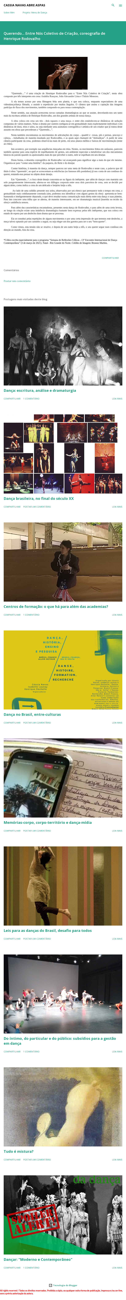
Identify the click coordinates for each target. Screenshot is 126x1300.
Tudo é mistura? (18, 1151)
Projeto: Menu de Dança (35, 12)
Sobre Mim (9, 12)
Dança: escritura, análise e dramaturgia (40, 390)
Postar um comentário (17, 281)
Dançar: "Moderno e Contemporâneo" (38, 1259)
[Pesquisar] (113, 5)
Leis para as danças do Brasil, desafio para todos (48, 930)
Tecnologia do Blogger (64, 1285)
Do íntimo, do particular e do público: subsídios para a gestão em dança (60, 1041)
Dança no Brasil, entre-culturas (32, 714)
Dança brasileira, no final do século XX (39, 498)
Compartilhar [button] (110, 257)
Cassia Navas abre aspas (24, 5)
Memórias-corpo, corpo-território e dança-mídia (48, 822)
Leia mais (117, 398)
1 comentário (31, 398)
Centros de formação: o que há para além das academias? (56, 606)
